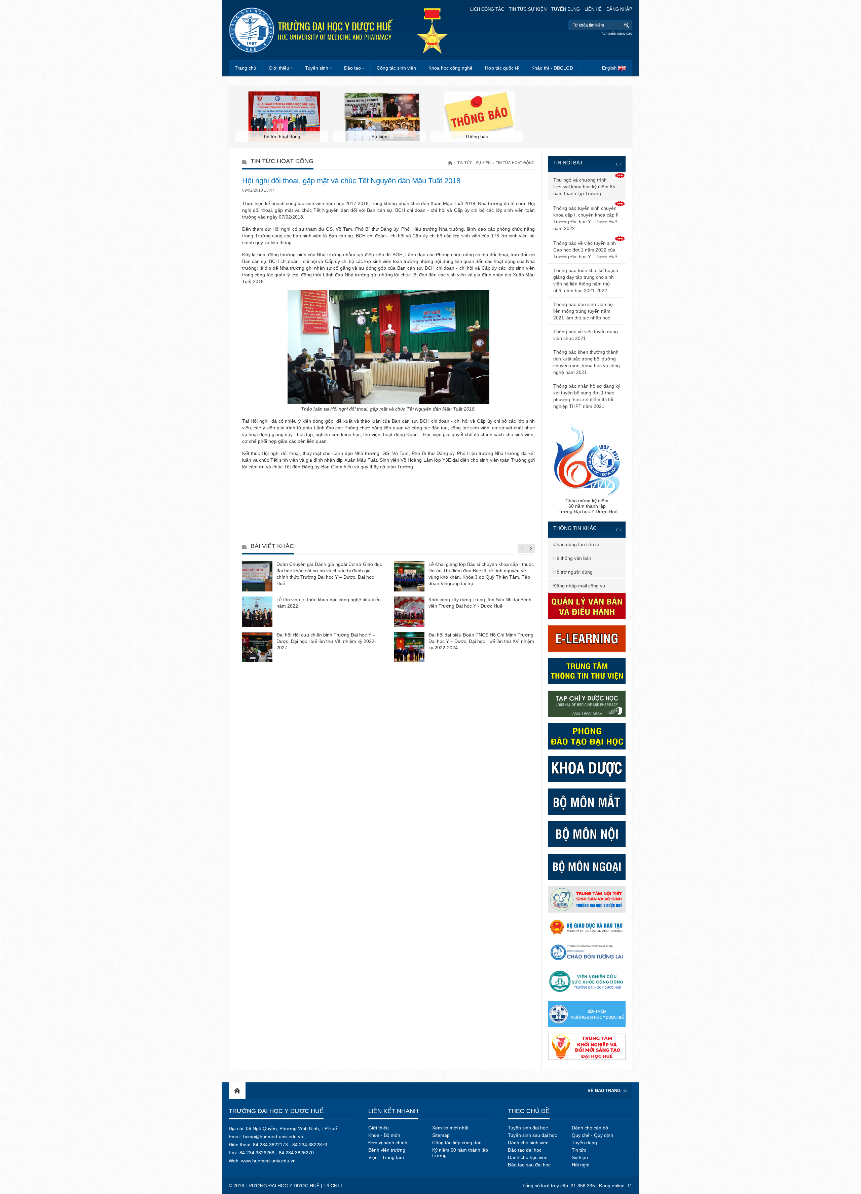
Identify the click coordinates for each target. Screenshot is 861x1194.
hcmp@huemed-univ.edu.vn (273, 1136)
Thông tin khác (575, 528)
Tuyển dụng (565, 9)
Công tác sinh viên (396, 68)
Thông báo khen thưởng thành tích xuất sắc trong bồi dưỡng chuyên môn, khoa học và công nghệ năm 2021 (586, 362)
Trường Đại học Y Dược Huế (276, 1111)
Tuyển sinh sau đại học (532, 1135)
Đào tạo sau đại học (529, 1164)
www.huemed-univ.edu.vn (268, 1160)
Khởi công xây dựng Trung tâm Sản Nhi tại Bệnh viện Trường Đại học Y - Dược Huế (479, 603)
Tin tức (579, 1150)
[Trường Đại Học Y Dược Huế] (311, 30)
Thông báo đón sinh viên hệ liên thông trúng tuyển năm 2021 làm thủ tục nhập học (583, 311)
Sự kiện (580, 1157)
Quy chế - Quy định (592, 1135)
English (609, 68)
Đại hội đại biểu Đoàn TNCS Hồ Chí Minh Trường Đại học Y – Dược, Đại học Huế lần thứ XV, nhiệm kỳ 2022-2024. (481, 641)
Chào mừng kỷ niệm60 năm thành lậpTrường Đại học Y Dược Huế (587, 506)
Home (237, 1090)
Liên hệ (593, 9)
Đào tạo (352, 68)
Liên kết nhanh (393, 1111)
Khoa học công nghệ (450, 68)
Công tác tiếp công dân (457, 1142)
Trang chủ (245, 68)
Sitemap (441, 1135)
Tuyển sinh (316, 68)
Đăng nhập (619, 9)
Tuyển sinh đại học (528, 1127)
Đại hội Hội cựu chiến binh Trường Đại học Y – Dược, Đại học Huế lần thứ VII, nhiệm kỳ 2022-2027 (326, 641)
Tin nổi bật (568, 162)
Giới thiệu (279, 68)
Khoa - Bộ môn (384, 1135)
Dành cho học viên (528, 1157)
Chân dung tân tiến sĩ (576, 544)
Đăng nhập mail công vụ (579, 585)
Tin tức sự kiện (528, 9)
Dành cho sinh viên (528, 1142)
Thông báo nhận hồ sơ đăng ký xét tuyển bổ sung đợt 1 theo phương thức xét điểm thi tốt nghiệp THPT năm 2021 (586, 396)
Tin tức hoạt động (515, 163)
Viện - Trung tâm (386, 1157)
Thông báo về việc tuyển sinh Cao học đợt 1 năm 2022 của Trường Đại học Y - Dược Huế (585, 249)
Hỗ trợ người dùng (573, 572)
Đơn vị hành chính (387, 1142)
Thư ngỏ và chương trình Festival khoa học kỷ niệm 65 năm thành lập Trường (584, 186)
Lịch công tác (487, 9)
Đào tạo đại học (524, 1150)
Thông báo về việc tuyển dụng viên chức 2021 (585, 335)
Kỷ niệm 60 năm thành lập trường (460, 1152)
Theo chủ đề (529, 1111)
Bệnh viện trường (386, 1150)
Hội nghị (580, 1164)
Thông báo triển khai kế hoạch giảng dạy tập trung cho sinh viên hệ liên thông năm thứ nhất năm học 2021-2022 (585, 280)
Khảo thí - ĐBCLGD (552, 68)
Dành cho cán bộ (590, 1127)
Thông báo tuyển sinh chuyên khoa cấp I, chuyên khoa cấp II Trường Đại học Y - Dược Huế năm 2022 (586, 218)
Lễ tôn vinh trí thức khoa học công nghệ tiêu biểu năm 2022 (328, 603)
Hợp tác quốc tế (502, 68)
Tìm (626, 25)
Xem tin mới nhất (450, 1127)
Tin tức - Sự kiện (474, 163)
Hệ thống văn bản (572, 558)
